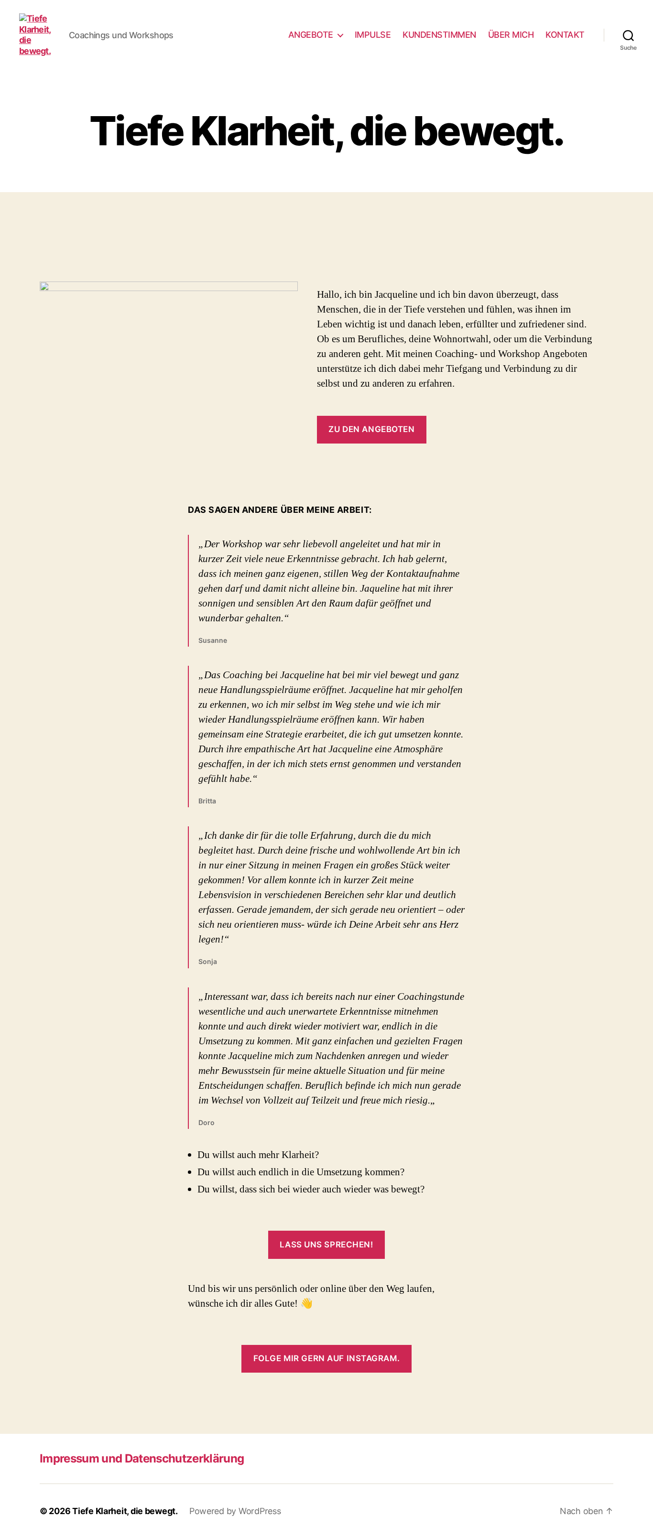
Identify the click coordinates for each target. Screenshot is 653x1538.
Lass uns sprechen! (326, 1244)
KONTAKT (565, 35)
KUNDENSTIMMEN (439, 35)
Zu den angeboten (371, 429)
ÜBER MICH (511, 35)
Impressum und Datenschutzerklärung (142, 1458)
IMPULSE (373, 35)
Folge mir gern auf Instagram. (326, 1358)
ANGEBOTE (310, 35)
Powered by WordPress (235, 1511)
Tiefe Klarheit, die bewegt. (125, 1511)
